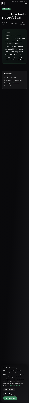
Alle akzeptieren (10, 398)
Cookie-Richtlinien (14, 385)
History (16, 1)
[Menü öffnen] (26, 4)
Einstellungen (9, 394)
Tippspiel (26, 1)
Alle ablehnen (9, 389)
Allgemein (6, 9)
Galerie (21, 1)
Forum (12, 1)
